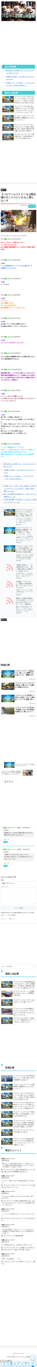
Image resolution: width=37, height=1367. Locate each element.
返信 (6, 842)
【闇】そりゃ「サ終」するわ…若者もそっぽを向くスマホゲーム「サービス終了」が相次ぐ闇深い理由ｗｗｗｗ (20, 488)
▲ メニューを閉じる (6, 1361)
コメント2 (32, 206)
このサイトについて (18, 1353)
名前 (2, 880)
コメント (4, 886)
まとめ (4, 189)
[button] (34, 966)
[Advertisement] (18, 46)
